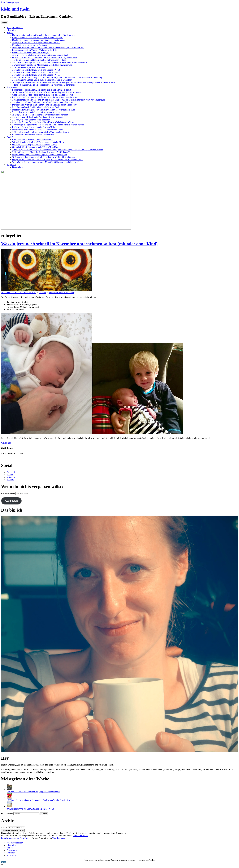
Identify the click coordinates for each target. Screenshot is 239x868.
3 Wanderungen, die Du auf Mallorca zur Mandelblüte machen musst (42, 65)
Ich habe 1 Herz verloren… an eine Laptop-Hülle (33, 127)
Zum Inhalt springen (10, 2)
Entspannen (12, 87)
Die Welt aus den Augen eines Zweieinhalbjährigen (34, 144)
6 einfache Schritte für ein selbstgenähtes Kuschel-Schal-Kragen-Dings (43, 122)
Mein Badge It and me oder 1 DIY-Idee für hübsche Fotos (37, 130)
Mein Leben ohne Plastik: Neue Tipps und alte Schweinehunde (39, 154)
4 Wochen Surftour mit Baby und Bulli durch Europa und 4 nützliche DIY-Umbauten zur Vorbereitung (57, 77)
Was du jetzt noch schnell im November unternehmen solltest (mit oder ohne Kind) (48, 47)
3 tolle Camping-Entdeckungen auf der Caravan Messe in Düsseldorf (42, 80)
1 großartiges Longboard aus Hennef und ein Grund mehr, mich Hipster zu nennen (48, 125)
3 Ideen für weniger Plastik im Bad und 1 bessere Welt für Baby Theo (42, 152)
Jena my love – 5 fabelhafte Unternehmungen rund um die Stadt (40, 55)
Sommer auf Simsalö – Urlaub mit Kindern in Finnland (36, 42)
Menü (4, 23)
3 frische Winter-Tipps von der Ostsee (28, 67)
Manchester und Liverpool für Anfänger (29, 45)
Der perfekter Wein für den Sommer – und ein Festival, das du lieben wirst (44, 105)
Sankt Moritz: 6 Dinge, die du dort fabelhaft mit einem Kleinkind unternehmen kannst (49, 62)
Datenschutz (17, 167)
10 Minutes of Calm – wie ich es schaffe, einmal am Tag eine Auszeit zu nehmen (47, 92)
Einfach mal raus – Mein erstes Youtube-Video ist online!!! (37, 37)
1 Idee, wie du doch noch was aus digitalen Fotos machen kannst (40, 132)
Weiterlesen (7, 443)
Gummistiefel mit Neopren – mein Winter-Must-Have (35, 147)
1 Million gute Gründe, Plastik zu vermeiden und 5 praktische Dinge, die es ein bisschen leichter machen (57, 149)
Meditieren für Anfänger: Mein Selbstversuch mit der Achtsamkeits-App (43, 110)
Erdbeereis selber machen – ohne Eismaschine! (32, 139)
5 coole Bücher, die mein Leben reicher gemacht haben (36, 112)
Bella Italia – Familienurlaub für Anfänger (30, 52)
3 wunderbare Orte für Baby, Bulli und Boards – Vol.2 (36, 72)
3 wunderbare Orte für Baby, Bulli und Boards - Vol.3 (30, 809)
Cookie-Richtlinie (80, 835)
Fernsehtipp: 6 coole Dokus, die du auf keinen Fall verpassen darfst (41, 90)
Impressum (11, 164)
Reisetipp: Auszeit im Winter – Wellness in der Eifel (34, 50)
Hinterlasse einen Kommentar (61, 292)
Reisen (10, 32)
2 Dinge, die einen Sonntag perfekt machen (31, 120)
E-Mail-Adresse (8, 493)
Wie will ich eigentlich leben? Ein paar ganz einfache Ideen (38, 142)
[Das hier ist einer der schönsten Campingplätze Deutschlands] (9, 789)
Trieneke (42, 292)
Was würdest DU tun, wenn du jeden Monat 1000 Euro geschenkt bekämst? (45, 162)
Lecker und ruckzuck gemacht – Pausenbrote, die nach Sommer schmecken (45, 97)
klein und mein (15, 9)
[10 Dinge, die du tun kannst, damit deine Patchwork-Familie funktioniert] (9, 798)
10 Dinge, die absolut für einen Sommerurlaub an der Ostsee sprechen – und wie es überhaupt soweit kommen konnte (63, 82)
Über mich (11, 30)
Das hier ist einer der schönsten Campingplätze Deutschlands (38, 40)
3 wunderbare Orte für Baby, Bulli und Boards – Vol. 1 (36, 75)
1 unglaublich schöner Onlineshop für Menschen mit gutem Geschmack (43, 102)
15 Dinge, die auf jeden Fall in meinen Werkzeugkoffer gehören (40, 115)
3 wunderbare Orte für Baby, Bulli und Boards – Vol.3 (36, 70)
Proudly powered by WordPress (15, 838)
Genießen (11, 137)
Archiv (4, 827)
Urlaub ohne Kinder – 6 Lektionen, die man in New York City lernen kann (44, 57)
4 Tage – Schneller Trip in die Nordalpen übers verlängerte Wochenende (43, 85)
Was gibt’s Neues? (15, 27)
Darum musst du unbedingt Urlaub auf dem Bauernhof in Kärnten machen (44, 35)
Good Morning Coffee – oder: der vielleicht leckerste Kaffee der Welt (42, 95)
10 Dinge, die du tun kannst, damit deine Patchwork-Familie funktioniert (43, 157)
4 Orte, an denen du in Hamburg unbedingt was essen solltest (39, 60)
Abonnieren (11, 500)
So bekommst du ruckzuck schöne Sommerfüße (33, 134)
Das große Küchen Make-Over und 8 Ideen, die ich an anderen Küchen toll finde (47, 159)
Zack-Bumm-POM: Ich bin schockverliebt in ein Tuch (35, 107)
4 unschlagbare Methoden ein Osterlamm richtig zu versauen (38, 117)
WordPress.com (59, 838)
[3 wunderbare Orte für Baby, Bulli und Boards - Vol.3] (9, 806)
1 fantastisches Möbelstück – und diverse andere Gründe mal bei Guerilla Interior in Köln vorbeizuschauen (58, 100)
